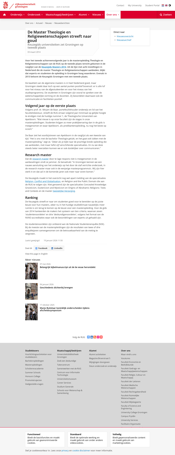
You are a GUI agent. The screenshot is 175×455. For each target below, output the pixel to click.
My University (135, 5)
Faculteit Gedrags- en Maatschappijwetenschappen (134, 369)
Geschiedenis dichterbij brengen (56, 287)
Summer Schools (32, 372)
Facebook (42, 248)
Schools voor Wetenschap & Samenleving (69, 391)
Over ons (29, 23)
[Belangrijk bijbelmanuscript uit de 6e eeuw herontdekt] (31, 271)
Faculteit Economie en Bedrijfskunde (131, 363)
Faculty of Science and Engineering (131, 407)
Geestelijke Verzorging (64, 191)
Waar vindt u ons (128, 354)
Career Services (64, 382)
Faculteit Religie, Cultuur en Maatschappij (133, 376)
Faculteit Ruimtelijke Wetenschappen (130, 397)
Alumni (92, 350)
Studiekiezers (32, 350)
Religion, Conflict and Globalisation (42, 181)
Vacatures (125, 358)
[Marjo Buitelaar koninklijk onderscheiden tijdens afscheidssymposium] (31, 312)
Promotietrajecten (33, 380)
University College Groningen (134, 412)
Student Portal (152, 5)
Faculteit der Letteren (130, 381)
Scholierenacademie (34, 368)
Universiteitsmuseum (66, 379)
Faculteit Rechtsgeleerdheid (133, 391)
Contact (120, 5)
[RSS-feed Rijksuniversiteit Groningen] (94, 337)
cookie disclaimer (81, 450)
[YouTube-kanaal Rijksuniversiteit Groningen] (101, 337)
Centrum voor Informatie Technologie (68, 373)
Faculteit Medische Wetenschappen (129, 386)
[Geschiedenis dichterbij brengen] (31, 291)
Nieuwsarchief (124, 40)
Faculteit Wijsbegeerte (131, 402)
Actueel (39, 23)
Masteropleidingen (33, 364)
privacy (65, 450)
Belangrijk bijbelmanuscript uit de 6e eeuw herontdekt (67, 267)
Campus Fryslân (128, 416)
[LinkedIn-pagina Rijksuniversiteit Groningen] (91, 337)
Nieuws (48, 23)
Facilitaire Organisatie (130, 424)
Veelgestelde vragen (34, 384)
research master (40, 158)
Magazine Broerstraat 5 (99, 358)
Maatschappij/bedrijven (69, 350)
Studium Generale (65, 386)
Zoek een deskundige (66, 361)
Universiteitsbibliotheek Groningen (67, 355)
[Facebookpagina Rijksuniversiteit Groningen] (88, 337)
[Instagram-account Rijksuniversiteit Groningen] (98, 337)
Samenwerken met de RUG (69, 368)
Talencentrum (63, 364)
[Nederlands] (163, 5)
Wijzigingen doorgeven (99, 362)
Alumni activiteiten (97, 354)
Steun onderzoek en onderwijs (103, 366)
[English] (166, 5)
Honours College (32, 376)
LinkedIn (58, 248)
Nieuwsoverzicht (125, 36)
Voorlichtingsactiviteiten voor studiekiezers (38, 355)
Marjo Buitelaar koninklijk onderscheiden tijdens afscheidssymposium (65, 309)
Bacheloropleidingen (34, 361)
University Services (129, 420)
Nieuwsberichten (62, 23)
